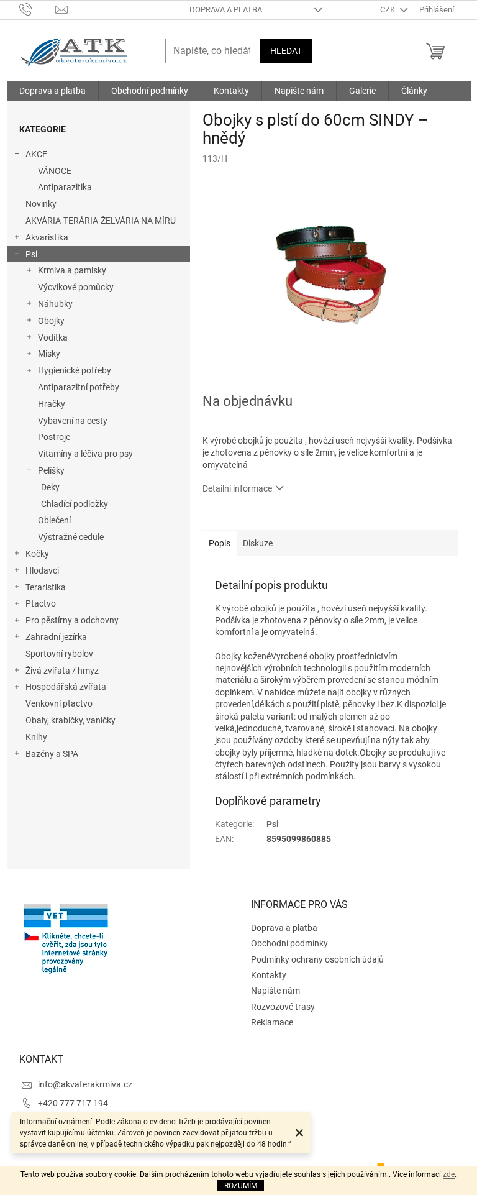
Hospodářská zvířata (65, 687)
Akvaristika (46, 237)
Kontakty (268, 975)
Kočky (37, 554)
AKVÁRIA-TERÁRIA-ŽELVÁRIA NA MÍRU (100, 221)
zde (449, 1174)
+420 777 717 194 (73, 1103)
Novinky (41, 204)
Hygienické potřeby (74, 370)
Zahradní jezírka (56, 637)
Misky (49, 354)
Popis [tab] (219, 543)
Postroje (54, 437)
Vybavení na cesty (72, 421)
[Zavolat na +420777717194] (37, 9)
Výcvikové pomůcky (76, 287)
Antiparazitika (65, 187)
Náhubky (55, 304)
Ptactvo (40, 603)
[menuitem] (52, 91)
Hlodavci (42, 570)
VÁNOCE (54, 171)
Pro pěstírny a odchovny (72, 620)
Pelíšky (51, 470)
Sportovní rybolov (59, 654)
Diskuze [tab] (258, 543)
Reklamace (272, 1022)
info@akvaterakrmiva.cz (85, 1084)
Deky (50, 487)
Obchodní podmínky (289, 943)
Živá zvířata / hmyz (62, 670)
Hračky (51, 404)
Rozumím (240, 1185)
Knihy (36, 737)
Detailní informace (237, 488)
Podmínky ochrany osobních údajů (317, 959)
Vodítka (53, 337)
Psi (31, 254)
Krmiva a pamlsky (72, 270)
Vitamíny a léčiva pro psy (85, 454)
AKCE (36, 154)
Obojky (51, 321)
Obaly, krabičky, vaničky (70, 720)
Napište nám (275, 991)
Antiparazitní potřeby (78, 387)
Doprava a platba (225, 9)
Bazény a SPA (51, 754)
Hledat (286, 51)
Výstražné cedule (71, 537)
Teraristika (45, 587)
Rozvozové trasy (283, 1007)
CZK (388, 9)
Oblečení (54, 520)
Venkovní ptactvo (59, 703)
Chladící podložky (74, 504)
